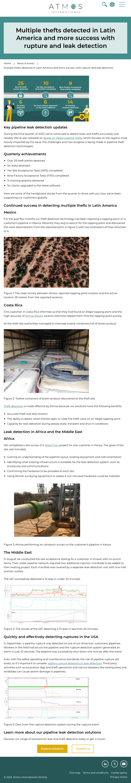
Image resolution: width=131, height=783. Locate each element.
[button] (122, 4)
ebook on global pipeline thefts (63, 138)
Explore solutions (52, 748)
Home (7, 63)
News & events (25, 63)
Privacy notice (118, 777)
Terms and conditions (95, 772)
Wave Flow (52, 445)
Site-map (74, 772)
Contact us (83, 748)
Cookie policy (119, 772)
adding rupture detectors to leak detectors (75, 663)
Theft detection (13, 406)
